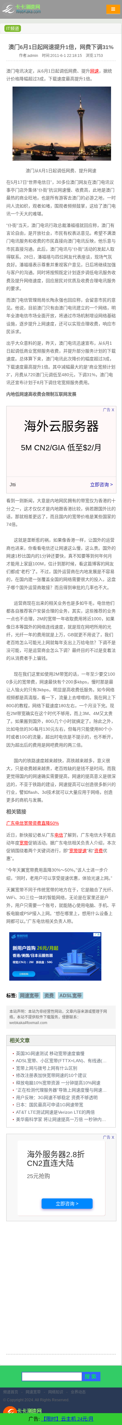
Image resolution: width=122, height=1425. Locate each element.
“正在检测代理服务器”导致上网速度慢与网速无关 (63, 1090)
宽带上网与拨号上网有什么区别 (46, 1068)
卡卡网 (28, 11)
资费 (49, 995)
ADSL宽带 (70, 995)
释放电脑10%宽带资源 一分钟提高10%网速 (58, 1082)
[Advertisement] (61, 1288)
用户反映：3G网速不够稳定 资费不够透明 (57, 1097)
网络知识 (55, 1392)
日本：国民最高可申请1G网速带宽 (49, 1104)
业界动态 (78, 1392)
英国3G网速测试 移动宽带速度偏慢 (50, 1053)
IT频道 (12, 28)
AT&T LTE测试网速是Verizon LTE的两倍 (55, 1112)
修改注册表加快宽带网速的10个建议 (51, 1075)
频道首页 (10, 1392)
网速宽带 (29, 995)
